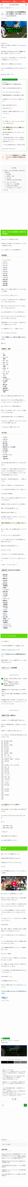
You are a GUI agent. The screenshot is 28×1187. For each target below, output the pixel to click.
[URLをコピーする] (20, 1062)
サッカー (10, 1040)
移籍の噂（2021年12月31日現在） (14, 179)
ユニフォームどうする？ (10, 182)
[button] (7, 1062)
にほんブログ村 (5, 1000)
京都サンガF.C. (6, 1038)
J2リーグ (5, 1040)
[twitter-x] (13, 1099)
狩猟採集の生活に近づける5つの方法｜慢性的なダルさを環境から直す (13, 1162)
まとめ (6, 190)
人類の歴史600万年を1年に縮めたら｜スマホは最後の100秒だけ (14, 1166)
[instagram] (15, 1099)
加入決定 (9, 178)
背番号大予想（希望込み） (13, 185)
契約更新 (9, 174)
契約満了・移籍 (10, 176)
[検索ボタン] (26, 5)
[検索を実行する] (25, 1105)
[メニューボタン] (2, 5)
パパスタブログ (14, 4)
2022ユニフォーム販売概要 (13, 184)
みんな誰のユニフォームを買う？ (14, 187)
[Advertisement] (14, 211)
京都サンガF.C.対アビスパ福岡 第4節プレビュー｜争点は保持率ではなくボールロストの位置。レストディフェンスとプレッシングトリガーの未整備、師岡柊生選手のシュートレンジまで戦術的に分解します (14, 1156)
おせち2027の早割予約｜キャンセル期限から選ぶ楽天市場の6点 (14, 1175)
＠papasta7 (23, 45)
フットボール (16, 1040)
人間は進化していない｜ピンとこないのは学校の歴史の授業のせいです (14, 1170)
